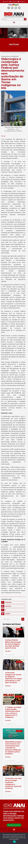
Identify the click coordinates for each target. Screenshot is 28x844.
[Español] (18, 5)
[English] (10, 5)
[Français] (12, 5)
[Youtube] (16, 8)
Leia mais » (8, 651)
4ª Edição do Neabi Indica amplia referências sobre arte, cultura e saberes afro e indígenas (13, 712)
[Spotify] (19, 8)
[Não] (25, 838)
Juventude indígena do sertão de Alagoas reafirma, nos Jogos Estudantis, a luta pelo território (13, 677)
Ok (14, 841)
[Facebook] (12, 8)
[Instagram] (8, 8)
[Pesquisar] (25, 19)
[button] (14, 22)
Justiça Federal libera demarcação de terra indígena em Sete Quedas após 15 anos (13, 644)
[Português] (16, 5)
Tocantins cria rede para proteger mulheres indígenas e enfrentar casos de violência (13, 783)
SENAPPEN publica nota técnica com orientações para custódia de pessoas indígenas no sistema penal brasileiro (13, 748)
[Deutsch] (14, 5)
